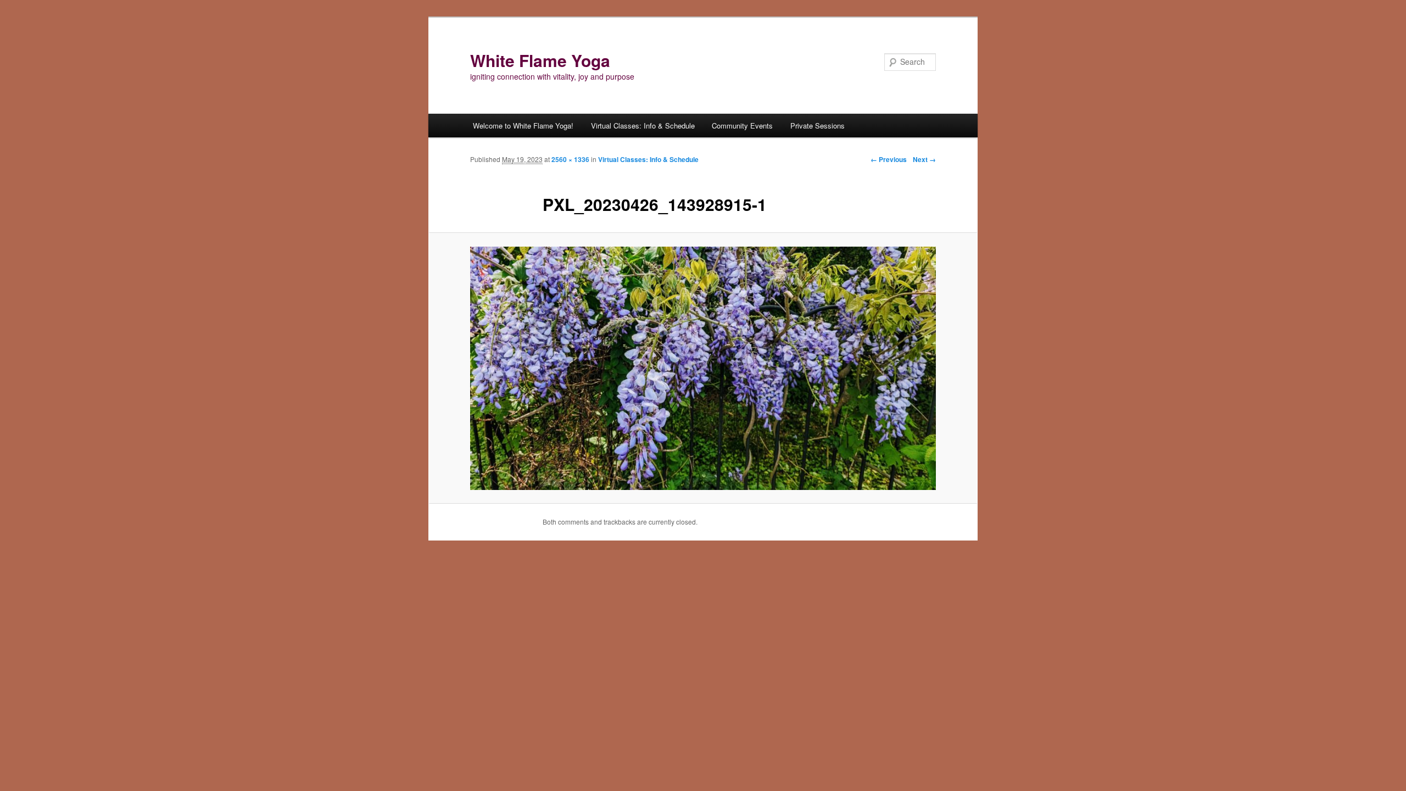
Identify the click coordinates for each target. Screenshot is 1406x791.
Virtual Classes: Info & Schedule (643, 125)
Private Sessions (817, 125)
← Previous (889, 159)
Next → (924, 159)
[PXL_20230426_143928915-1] (703, 368)
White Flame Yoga (540, 60)
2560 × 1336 (570, 159)
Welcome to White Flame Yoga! (523, 125)
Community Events (742, 125)
